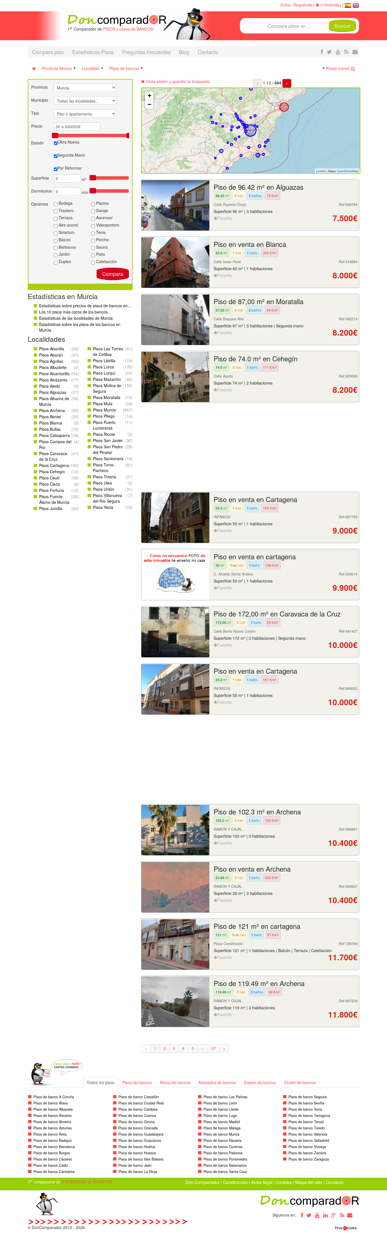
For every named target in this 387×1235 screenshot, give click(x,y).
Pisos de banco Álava (50, 1103)
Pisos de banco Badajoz (52, 1140)
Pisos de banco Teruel (306, 1121)
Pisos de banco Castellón (138, 1096)
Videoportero (107, 225)
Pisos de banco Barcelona (54, 1146)
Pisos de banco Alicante (52, 1115)
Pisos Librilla (104, 360)
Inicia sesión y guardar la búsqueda (177, 81)
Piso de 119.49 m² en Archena (259, 983)
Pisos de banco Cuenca (137, 1115)
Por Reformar (70, 168)
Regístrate (303, 5)
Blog (184, 52)
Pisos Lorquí (104, 373)
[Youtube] (317, 1215)
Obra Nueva (68, 142)
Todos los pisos (100, 1082)
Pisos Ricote (104, 434)
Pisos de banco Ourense (223, 1146)
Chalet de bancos (300, 1082)
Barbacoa (67, 247)
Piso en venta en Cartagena (255, 499)
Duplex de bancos (260, 1082)
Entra (285, 5)
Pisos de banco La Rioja (137, 1171)
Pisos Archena (52, 410)
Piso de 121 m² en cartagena (257, 926)
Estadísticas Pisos (93, 52)
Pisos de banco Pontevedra (225, 1159)
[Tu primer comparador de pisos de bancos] (117, 20)
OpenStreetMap (347, 170)
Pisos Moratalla (106, 397)
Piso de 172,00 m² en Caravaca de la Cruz (277, 613)
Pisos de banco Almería (52, 1121)
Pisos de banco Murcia (221, 1134)
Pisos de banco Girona (136, 1121)
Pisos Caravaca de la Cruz (53, 456)
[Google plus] (333, 1215)
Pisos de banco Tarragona (309, 1115)
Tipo (35, 113)
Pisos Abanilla (51, 348)
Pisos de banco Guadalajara (140, 1134)
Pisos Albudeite (53, 367)
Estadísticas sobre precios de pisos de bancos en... (85, 305)
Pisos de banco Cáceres (52, 1159)
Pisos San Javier (108, 440)
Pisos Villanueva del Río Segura (107, 498)
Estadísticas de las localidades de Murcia (76, 318)
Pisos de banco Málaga (222, 1128)
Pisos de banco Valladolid (308, 1140)
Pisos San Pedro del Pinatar (108, 449)
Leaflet (321, 170)
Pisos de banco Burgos (51, 1152)
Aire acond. (68, 225)
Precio (36, 126)
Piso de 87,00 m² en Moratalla (258, 301)
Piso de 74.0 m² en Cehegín (255, 358)
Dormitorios (41, 191)
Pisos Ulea (102, 483)
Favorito (224, 218)
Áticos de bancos (175, 1082)
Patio (100, 254)
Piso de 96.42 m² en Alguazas (258, 187)
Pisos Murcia (104, 410)
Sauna (101, 247)
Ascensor (104, 217)
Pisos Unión (103, 489)
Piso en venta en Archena (252, 869)
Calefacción (106, 261)
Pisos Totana (104, 476)
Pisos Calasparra (54, 435)
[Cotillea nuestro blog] (346, 51)
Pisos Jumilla (50, 508)
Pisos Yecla (103, 507)
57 (213, 1048)
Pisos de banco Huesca (137, 1152)
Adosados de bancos (217, 1082)
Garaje (101, 210)
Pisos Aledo (49, 386)
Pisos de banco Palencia (223, 1152)
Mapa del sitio (308, 1182)
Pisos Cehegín (52, 471)
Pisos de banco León (220, 1103)
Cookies (284, 1182)
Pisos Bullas (50, 429)
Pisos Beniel (50, 416)
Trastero (66, 210)
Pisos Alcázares (53, 380)
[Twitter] (309, 1215)
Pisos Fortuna (51, 490)
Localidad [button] (91, 68)
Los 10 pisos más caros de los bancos (73, 312)
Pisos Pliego (104, 416)
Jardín (64, 254)
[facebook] (322, 51)
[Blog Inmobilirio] (342, 1215)
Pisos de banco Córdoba (138, 1109)
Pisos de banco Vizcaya (307, 1146)
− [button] (149, 104)
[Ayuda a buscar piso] (355, 51)
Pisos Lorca (103, 367)
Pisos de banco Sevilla (306, 1103)
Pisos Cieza (49, 484)
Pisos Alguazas (52, 392)
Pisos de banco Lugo (220, 1115)
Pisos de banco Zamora (307, 1152)
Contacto (208, 52)
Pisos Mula (102, 403)
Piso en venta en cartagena (255, 556)
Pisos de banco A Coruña (53, 1096)
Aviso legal (261, 1182)
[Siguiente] (286, 83)
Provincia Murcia (57, 68)
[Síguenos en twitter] (329, 51)
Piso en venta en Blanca (250, 244)
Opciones (39, 204)
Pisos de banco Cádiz (50, 1165)
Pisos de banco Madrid (221, 1121)
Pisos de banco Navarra (222, 1140)
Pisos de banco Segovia (307, 1096)
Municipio (39, 100)
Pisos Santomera (108, 458)
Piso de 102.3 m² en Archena (257, 811)
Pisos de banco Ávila (50, 1134)
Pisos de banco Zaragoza (308, 1159)
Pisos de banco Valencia (307, 1134)
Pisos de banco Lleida (221, 1109)
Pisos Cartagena (54, 465)
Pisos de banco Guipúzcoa (139, 1140)
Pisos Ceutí (49, 478)
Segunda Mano (71, 155)
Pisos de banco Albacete (53, 1109)
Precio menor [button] (338, 68)
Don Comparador (202, 1182)
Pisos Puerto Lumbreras (104, 425)
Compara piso (48, 52)
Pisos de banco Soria (305, 1109)
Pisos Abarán (51, 355)
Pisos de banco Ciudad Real (141, 1103)
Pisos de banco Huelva (136, 1146)
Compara (112, 273)
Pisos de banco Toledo (306, 1128)
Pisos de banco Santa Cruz (225, 1171)
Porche (102, 239)
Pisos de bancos (124, 68)
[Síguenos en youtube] (338, 51)
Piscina (102, 203)
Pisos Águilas (51, 361)
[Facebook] (300, 1215)
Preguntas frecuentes (146, 52)
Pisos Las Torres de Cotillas (108, 351)
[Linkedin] (325, 1215)
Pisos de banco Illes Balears (140, 1159)
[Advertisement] (250, 447)
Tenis (100, 232)
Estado (37, 143)
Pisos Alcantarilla (54, 373)
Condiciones (235, 1182)
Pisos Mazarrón (107, 379)
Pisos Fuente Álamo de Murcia (54, 499)
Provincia (39, 87)
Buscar (342, 25)
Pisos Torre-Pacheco (104, 467)
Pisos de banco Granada (138, 1128)
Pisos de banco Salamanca (224, 1165)
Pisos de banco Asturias (52, 1128)
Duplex (64, 261)
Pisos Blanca (50, 423)
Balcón (64, 239)
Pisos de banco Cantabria (54, 1171)
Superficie (40, 178)
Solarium (66, 232)
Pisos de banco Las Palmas (225, 1096)
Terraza (65, 217)
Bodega (65, 203)
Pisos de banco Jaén (135, 1165)
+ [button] (149, 95)
